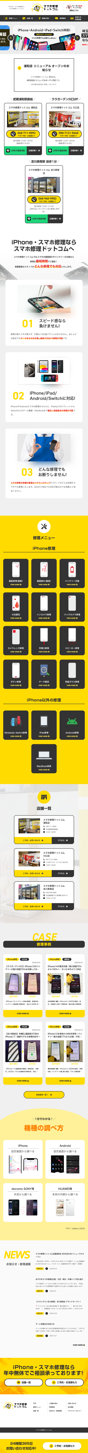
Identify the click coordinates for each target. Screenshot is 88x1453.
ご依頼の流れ (53, 1403)
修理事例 (63, 18)
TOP (34, 1403)
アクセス (61, 840)
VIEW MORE (78, 1345)
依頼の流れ (45, 18)
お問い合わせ (72, 1403)
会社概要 (70, 1407)
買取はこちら (74, 10)
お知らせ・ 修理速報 (79, 18)
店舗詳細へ (33, 150)
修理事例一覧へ (42, 1095)
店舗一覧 (30, 18)
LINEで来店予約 (18, 150)
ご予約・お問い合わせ (31, 840)
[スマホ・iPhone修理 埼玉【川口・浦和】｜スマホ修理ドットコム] (44, 8)
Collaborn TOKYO (78, 1228)
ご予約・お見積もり (64, 1446)
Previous (11, 38)
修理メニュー (13, 18)
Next (77, 38)
